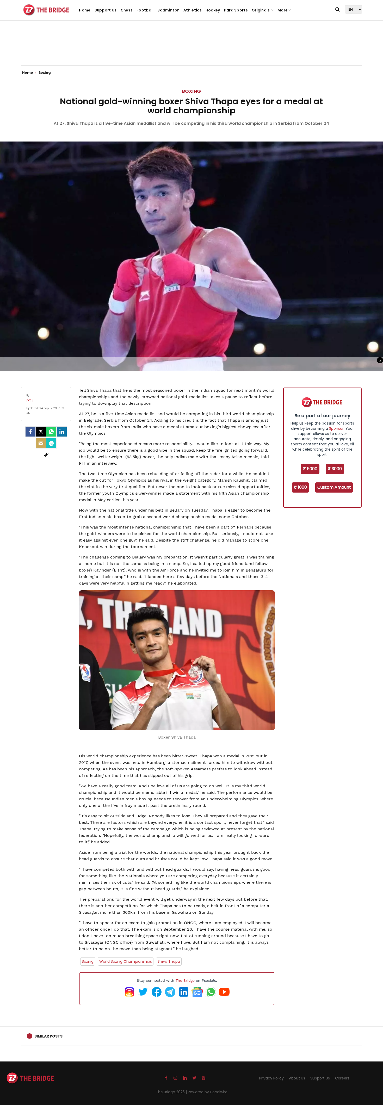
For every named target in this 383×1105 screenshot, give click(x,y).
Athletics (192, 10)
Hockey (213, 10)
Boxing (191, 91)
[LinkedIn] (62, 431)
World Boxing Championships (125, 961)
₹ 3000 (335, 469)
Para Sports (236, 10)
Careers (342, 1078)
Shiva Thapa (169, 961)
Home (84, 10)
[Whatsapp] (51, 431)
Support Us (106, 10)
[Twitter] (41, 431)
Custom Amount (334, 487)
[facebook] (30, 431)
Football (145, 10)
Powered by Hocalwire (207, 1092)
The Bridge (185, 980)
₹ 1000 (300, 487)
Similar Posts (48, 1036)
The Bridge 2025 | (172, 1092)
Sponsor (336, 428)
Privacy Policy (271, 1078)
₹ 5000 (310, 469)
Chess (127, 10)
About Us (297, 1078)
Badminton (168, 10)
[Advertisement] (191, 49)
